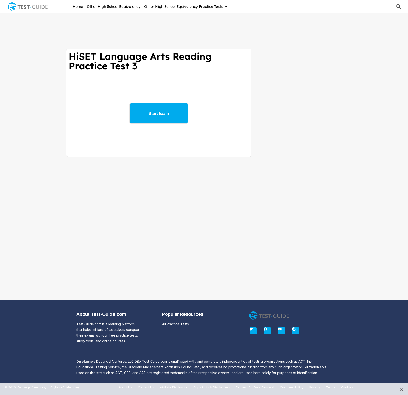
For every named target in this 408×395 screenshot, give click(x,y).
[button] (399, 6)
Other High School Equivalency (113, 6)
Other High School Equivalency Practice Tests (183, 6)
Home (78, 6)
